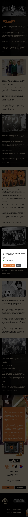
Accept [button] (5, 265)
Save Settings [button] (12, 265)
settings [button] (11, 254)
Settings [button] (18, 265)
